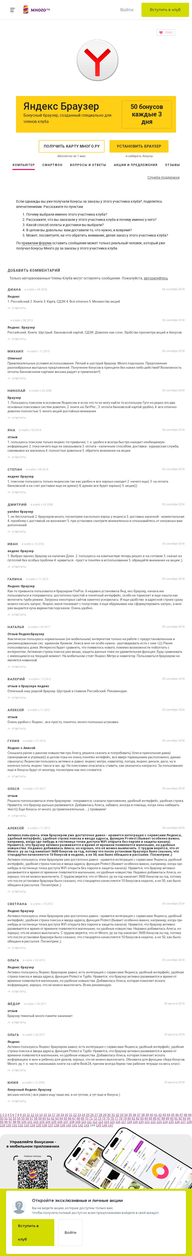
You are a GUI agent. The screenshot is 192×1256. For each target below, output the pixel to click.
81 (133, 1118)
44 (168, 1115)
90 (172, 1118)
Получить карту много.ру (72, 146)
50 (2, 1118)
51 (6, 1118)
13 (36, 1115)
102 (35, 1122)
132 (20, 1125)
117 (123, 1122)
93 (184, 1118)
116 (118, 1122)
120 (141, 1122)
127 (183, 1122)
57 (31, 1118)
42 (160, 1115)
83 (142, 1118)
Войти (127, 9)
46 (177, 1115)
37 (138, 1115)
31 (113, 1115)
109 (77, 1122)
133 (26, 1125)
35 (130, 1115)
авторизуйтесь (156, 278)
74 (104, 1118)
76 (112, 1118)
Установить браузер (139, 146)
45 (172, 1115)
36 (134, 1115)
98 (14, 1122)
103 (41, 1122)
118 (129, 1122)
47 (181, 1115)
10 (24, 1115)
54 (18, 1118)
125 (171, 1122)
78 (120, 1118)
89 (167, 1118)
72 (95, 1118)
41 (156, 1115)
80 (129, 1118)
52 (10, 1118)
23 (79, 1115)
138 (56, 1125)
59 (40, 1118)
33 (122, 1115)
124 (165, 1122)
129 (2, 1125)
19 (62, 1115)
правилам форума (37, 243)
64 (61, 1118)
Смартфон (52, 165)
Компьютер (23, 165)
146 (104, 1125)
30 (109, 1115)
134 (32, 1125)
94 (188, 1118)
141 (74, 1125)
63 (57, 1118)
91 (176, 1118)
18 (58, 1115)
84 (146, 1118)
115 (112, 1122)
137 (50, 1125)
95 (2, 1122)
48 (185, 1115)
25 (88, 1115)
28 (100, 1115)
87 (159, 1118)
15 (45, 1115)
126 (177, 1122)
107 (65, 1122)
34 (126, 1115)
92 (180, 1118)
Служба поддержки (164, 177)
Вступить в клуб (165, 9)
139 (62, 1125)
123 (159, 1122)
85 (150, 1118)
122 (153, 1122)
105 (53, 1122)
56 (27, 1118)
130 (8, 1125)
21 (70, 1115)
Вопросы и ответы (88, 165)
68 (78, 1118)
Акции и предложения (136, 165)
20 (66, 1115)
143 (86, 1125)
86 (154, 1118)
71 (91, 1118)
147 (110, 1125)
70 (86, 1118)
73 (99, 1118)
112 (95, 1122)
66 (70, 1118)
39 (147, 1115)
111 (89, 1122)
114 (106, 1122)
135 (38, 1125)
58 (36, 1118)
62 (52, 1118)
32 (117, 1115)
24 (83, 1115)
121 (147, 1122)
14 (41, 1115)
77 (116, 1118)
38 (143, 1115)
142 (80, 1125)
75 (108, 1118)
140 (68, 1125)
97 (10, 1122)
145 (98, 1125)
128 (189, 1122)
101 (29, 1122)
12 (32, 1115)
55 (23, 1118)
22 (75, 1115)
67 (74, 1118)
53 (14, 1118)
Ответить (19, 308)
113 (100, 1122)
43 (164, 1115)
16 (49, 1115)
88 (163, 1118)
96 (6, 1122)
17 (54, 1115)
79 (125, 1118)
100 (23, 1122)
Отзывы (172, 165)
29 (104, 1115)
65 (65, 1118)
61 (48, 1118)
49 (190, 1115)
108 (71, 1122)
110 (83, 1122)
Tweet (179, 308)
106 (59, 1122)
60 (44, 1118)
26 (92, 1115)
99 (18, 1122)
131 (14, 1125)
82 (138, 1118)
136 (44, 1125)
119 (135, 1122)
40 (151, 1115)
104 (47, 1122)
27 (96, 1115)
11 (28, 1115)
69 (82, 1118)
